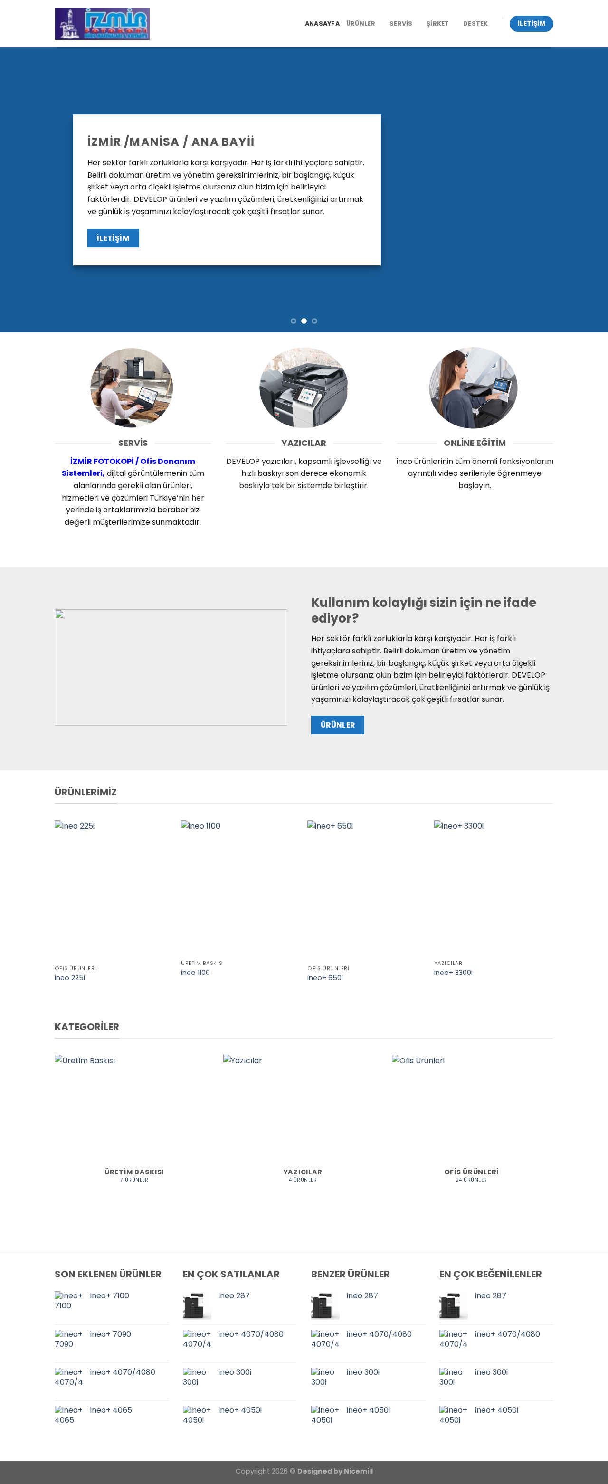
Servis (401, 23)
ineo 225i (70, 978)
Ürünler (361, 23)
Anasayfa (322, 23)
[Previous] (24, 189)
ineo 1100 (195, 972)
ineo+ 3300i (453, 972)
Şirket (438, 23)
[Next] (583, 189)
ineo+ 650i (325, 978)
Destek (475, 23)
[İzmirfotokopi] (102, 24)
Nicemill (358, 1471)
